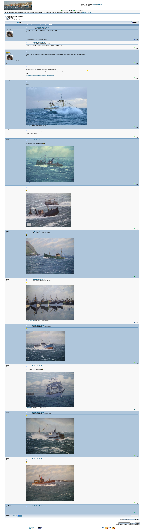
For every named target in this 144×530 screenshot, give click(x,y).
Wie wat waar (12, 18)
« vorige (133, 517)
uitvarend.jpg (28, 407)
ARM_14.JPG (28, 125)
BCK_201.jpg (28, 274)
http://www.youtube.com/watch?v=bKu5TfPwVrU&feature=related (40, 75)
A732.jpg (28, 182)
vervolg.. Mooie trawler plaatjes (17, 19)
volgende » (137, 517)
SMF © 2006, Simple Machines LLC (76, 527)
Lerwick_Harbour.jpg (30, 320)
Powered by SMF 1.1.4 (65, 527)
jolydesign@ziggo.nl (86, 12)
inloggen (94, 4)
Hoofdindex (10, 17)
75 (16, 22)
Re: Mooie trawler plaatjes (39, 42)
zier (6, 27)
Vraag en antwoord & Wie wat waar (15, 16)
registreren (99, 4)
